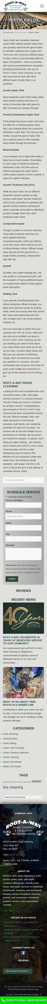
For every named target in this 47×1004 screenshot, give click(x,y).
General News (10, 738)
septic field (20, 132)
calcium (5, 782)
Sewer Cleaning (11, 757)
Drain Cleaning (10, 734)
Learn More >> (10, 910)
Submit (12, 579)
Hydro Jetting (9, 743)
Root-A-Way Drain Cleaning (28, 995)
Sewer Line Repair (12, 762)
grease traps (27, 782)
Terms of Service (28, 989)
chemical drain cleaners (15, 782)
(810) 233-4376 (20, 569)
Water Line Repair (12, 766)
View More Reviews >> (18, 971)
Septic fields (9, 40)
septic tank (36, 51)
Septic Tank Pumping (13, 748)
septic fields (11, 58)
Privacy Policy (13, 989)
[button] (42, 6)
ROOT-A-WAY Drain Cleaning (18, 73)
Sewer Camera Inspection (16, 752)
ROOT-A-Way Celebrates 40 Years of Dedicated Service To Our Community (22, 640)
